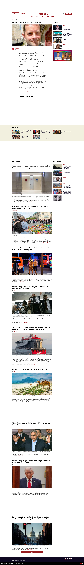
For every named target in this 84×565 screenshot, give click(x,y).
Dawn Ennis (14, 371)
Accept (81, 563)
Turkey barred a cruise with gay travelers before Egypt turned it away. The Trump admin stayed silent (31, 328)
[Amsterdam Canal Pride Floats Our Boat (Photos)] (16, 137)
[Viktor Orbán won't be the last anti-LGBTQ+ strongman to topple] (32, 439)
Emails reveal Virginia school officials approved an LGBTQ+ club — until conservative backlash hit (67, 188)
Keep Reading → (31, 201)
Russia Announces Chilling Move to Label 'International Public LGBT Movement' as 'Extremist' (46, 132)
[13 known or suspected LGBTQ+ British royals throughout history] (57, 131)
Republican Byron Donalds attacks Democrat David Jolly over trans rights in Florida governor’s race (67, 181)
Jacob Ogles (14, 290)
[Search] (63, 13)
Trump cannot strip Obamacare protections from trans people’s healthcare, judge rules (67, 35)
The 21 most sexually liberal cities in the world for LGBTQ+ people (26, 131)
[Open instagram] (26, 13)
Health (42, 16)
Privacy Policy (17, 563)
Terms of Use (23, 563)
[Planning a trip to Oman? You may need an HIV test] (32, 383)
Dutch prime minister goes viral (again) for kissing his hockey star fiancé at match (67, 193)
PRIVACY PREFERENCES (39, 558)
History (48, 16)
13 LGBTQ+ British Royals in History (66, 132)
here (27, 91)
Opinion (52, 16)
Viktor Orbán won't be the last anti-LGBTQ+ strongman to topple (31, 424)
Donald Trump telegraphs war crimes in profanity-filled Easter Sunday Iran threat (31, 462)
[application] (62, 55)
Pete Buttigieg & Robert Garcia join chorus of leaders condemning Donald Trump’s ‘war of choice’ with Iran (30, 518)
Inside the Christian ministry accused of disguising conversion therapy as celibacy (67, 199)
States (64, 183)
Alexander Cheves (15, 210)
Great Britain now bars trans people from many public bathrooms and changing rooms (31, 167)
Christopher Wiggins (15, 251)
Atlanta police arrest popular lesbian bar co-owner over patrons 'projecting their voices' (67, 174)
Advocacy (64, 44)
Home (13, 19)
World (16, 19)
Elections (64, 177)
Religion (64, 196)
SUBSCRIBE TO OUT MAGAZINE (14, 13)
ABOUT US (17, 558)
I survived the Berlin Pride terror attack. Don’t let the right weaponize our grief (30, 207)
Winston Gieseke (17, 48)
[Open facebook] (21, 13)
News (37, 16)
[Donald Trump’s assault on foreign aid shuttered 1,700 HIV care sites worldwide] (32, 303)
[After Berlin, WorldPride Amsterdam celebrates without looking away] (36, 137)
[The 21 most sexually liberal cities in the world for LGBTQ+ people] (16, 131)
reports (28, 55)
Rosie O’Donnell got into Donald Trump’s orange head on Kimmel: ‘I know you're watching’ (67, 29)
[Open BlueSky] (23, 13)
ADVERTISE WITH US (28, 558)
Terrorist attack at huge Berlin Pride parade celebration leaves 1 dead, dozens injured (31, 249)
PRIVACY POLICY (33, 558)
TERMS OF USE (44, 558)
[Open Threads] (24, 13)
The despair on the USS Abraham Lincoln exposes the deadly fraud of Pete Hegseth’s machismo (67, 168)
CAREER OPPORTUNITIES (22, 558)
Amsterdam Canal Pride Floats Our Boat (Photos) (25, 137)
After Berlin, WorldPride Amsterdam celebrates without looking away (45, 137)
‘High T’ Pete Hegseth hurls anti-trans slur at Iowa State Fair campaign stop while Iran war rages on (67, 41)
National (64, 31)
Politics (31, 16)
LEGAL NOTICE (48, 558)
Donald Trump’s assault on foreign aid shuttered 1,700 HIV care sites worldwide (30, 288)
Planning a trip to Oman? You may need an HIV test (29, 369)
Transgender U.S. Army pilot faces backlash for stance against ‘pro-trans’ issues (67, 47)
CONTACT (13, 558)
